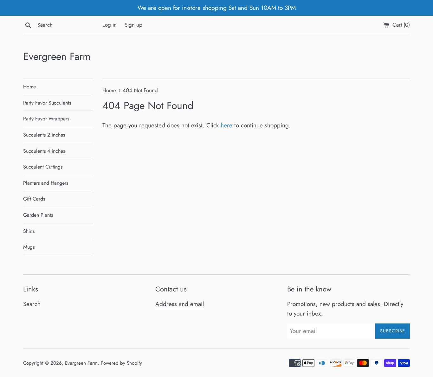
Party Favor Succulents (47, 102)
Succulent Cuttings (42, 166)
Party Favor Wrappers (46, 118)
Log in (109, 25)
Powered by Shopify (121, 363)
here (226, 125)
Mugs (29, 247)
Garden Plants (38, 215)
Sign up (133, 25)
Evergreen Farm (57, 56)
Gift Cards (34, 198)
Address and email (179, 304)
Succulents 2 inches (44, 134)
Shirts (29, 231)
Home (29, 86)
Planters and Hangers (45, 183)
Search (32, 304)
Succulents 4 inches (44, 151)
